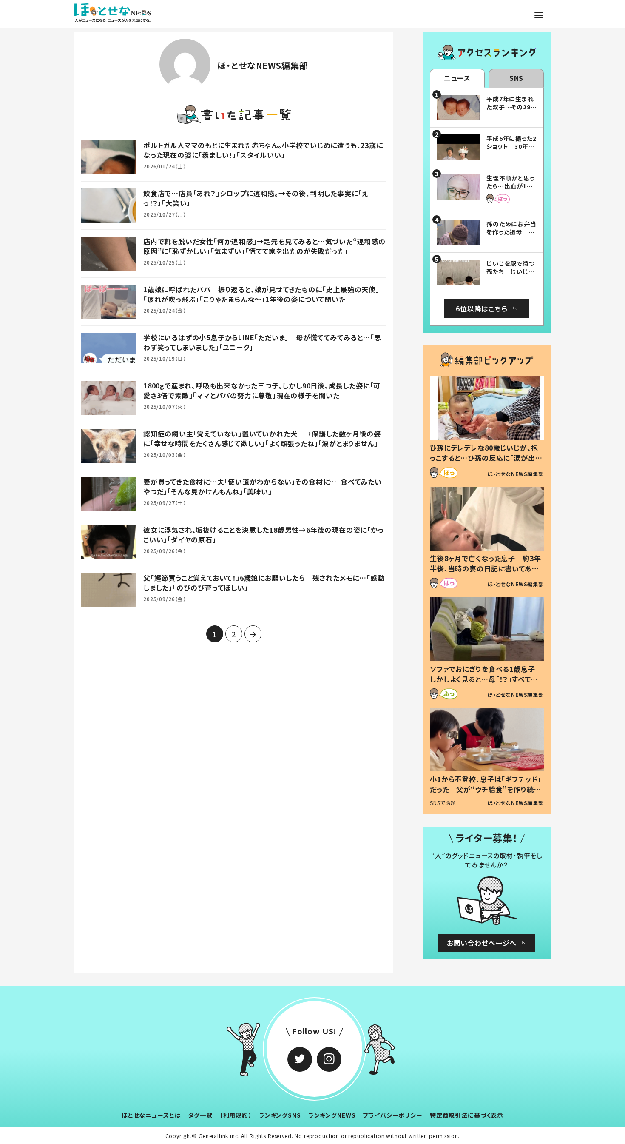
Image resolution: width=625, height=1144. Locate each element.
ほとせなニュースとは (151, 1115)
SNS (516, 78)
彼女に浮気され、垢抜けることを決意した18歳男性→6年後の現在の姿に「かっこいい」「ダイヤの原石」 (263, 534)
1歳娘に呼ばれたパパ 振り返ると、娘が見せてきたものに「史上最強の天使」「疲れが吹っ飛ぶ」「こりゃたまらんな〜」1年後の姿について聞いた (261, 294)
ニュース (457, 78)
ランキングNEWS (332, 1115)
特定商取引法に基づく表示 (466, 1115)
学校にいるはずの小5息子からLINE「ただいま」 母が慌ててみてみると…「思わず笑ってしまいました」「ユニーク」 (262, 342)
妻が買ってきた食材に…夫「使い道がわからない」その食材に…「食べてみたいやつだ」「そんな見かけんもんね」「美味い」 (262, 486)
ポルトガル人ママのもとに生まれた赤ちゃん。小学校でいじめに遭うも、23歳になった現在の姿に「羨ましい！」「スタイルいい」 (263, 150)
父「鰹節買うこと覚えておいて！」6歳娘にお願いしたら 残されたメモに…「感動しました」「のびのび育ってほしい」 (263, 582)
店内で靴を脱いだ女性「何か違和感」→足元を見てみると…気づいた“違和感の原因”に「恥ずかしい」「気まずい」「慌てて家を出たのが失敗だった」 (264, 246)
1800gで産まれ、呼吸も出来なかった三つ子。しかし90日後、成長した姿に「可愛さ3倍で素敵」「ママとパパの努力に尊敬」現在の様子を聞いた (262, 390)
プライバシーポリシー (393, 1115)
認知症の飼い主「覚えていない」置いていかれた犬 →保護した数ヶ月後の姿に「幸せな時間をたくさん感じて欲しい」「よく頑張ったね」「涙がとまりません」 (262, 438)
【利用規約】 (236, 1115)
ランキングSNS (280, 1115)
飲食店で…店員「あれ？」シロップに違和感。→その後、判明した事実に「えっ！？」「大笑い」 (255, 198)
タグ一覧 (200, 1115)
